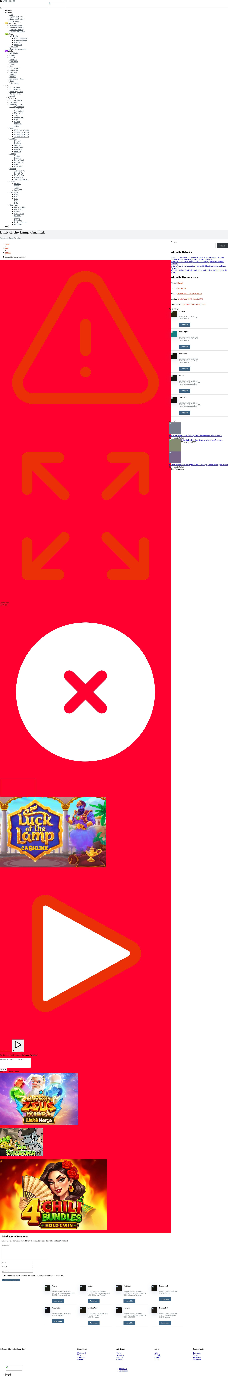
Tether (16, 126)
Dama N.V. (18, 173)
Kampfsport (14, 70)
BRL (16, 203)
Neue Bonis (14, 47)
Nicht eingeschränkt (21, 130)
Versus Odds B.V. (21, 179)
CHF (16, 199)
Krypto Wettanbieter (17, 32)
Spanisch (17, 145)
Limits (12, 128)
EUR (16, 194)
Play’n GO (18, 209)
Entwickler (14, 205)
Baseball (13, 75)
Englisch (17, 143)
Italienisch (18, 149)
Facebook (197, 1353)
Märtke (10, 51)
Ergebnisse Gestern (17, 19)
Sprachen (13, 139)
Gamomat (18, 224)
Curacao (17, 156)
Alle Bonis (14, 36)
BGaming (18, 220)
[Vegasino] (119, 1291)
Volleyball (13, 72)
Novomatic (120, 1355)
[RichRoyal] (154, 1291)
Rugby (12, 81)
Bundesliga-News (16, 92)
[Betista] (83, 1291)
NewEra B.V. (19, 175)
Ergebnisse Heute (16, 17)
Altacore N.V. (19, 171)
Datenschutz (123, 1371)
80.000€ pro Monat (21, 134)
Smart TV (18, 190)
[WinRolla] (47, 1313)
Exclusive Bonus (20, 40)
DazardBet (163, 1308)
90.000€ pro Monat (21, 132)
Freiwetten (18, 45)
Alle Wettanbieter (16, 25)
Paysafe (80, 1359)
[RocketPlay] (83, 1313)
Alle (156, 1353)
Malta (16, 164)
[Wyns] (47, 1291)
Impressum (123, 1369)
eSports (12, 55)
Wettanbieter (12, 23)
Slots (6, 226)
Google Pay (18, 111)
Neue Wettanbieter (16, 30)
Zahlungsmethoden (17, 107)
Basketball (13, 60)
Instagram (197, 1357)
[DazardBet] (154, 1313)
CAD (16, 201)
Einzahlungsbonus (21, 38)
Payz (16, 119)
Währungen (14, 192)
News (7, 85)
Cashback (18, 42)
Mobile (17, 186)
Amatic (17, 218)
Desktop (17, 184)
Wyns (54, 1286)
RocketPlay (92, 1308)
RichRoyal (163, 1286)
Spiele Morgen (15, 21)
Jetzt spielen (58, 1301)
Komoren (17, 158)
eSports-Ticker (15, 94)
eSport (156, 1357)
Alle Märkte (14, 53)
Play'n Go (119, 1357)
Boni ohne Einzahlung (18, 49)
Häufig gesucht (10, 98)
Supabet (127, 1308)
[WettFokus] (57, 6)
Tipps (156, 1359)
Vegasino (127, 1286)
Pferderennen (14, 68)
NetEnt (17, 211)
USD (16, 196)
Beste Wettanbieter (17, 28)
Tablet (16, 188)
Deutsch (17, 141)
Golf (11, 66)
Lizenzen (13, 154)
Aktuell (12, 96)
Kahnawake (18, 162)
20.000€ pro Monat (21, 137)
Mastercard (18, 113)
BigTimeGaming (20, 222)
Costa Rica (18, 167)
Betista (90, 1286)
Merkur (118, 1353)
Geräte (12, 182)
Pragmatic (119, 1359)
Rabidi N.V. (18, 177)
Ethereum (17, 124)
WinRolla (56, 1308)
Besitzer (13, 169)
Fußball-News (15, 90)
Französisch (18, 147)
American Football (17, 79)
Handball (13, 77)
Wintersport (14, 83)
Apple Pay (18, 109)
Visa (16, 115)
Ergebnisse (9, 13)
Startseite (8, 10)
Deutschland (19, 160)
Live (11, 15)
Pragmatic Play (20, 207)
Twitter (196, 1355)
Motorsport (14, 62)
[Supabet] (119, 1313)
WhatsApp (197, 1359)
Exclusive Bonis (16, 100)
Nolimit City (19, 214)
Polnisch (17, 152)
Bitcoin (17, 122)
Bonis (10, 34)
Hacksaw (17, 216)
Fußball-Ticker (15, 87)
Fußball (12, 57)
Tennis (12, 64)
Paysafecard (18, 117)
